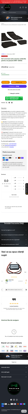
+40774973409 (16, 1)
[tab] (3, 108)
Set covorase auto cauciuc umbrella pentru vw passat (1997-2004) (13, 24)
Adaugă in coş (19, 82)
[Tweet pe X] (6, 102)
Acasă (2, 23)
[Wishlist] (23, 7)
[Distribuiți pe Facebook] (9, 102)
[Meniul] (2, 7)
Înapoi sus (14, 362)
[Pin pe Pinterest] (12, 102)
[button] (25, 7)
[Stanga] (1, 303)
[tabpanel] (14, 129)
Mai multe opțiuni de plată (14, 89)
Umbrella (11, 147)
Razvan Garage (7, 409)
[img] (6, 184)
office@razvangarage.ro (10, 145)
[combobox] (14, 12)
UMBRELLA (3, 54)
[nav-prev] (2, 272)
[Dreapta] (27, 303)
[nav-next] (25, 272)
